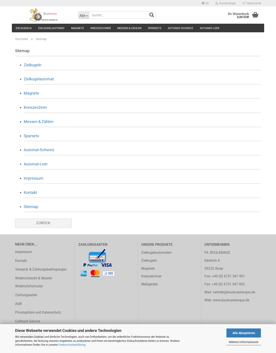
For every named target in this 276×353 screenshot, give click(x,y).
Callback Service (27, 321)
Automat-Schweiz (180, 28)
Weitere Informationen (244, 342)
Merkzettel (253, 3)
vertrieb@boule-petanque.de (234, 292)
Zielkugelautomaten (156, 252)
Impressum (33, 178)
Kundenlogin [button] (227, 3)
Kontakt (30, 192)
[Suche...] (152, 15)
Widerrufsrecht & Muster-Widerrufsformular (34, 282)
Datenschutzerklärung (71, 344)
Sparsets (154, 28)
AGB (18, 304)
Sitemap (31, 206)
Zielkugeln (23, 28)
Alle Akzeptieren (243, 333)
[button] (205, 3)
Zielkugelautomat (51, 28)
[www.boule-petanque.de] (43, 15)
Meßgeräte (149, 284)
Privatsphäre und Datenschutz (38, 312)
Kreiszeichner (100, 28)
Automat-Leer (209, 28)
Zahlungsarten (26, 295)
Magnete (77, 28)
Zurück (43, 223)
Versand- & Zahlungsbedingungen (41, 269)
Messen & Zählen (129, 28)
